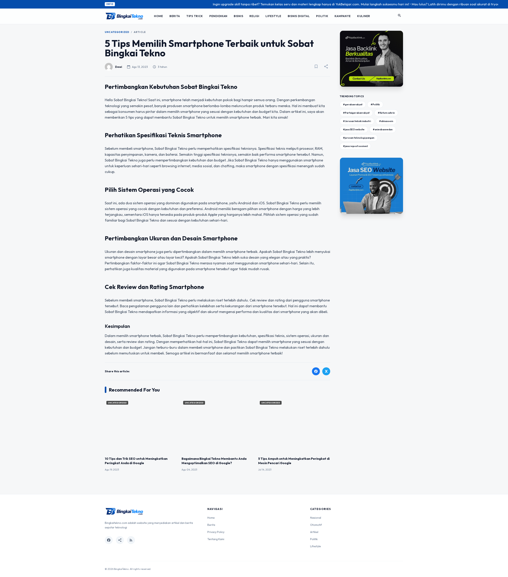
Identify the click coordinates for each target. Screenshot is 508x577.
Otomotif (316, 525)
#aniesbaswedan (383, 129)
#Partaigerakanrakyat (356, 112)
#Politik (375, 104)
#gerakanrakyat (352, 104)
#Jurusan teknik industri (357, 121)
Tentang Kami (215, 539)
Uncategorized (117, 32)
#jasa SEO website (354, 129)
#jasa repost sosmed (355, 146)
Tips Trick (194, 16)
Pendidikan (218, 16)
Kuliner (363, 16)
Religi (254, 16)
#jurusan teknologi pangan (358, 137)
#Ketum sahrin (386, 112)
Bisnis (238, 16)
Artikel (314, 532)
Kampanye (343, 16)
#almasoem (386, 121)
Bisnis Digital (299, 16)
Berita (174, 16)
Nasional (315, 517)
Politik (322, 16)
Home (158, 16)
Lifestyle (273, 16)
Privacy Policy (215, 532)
